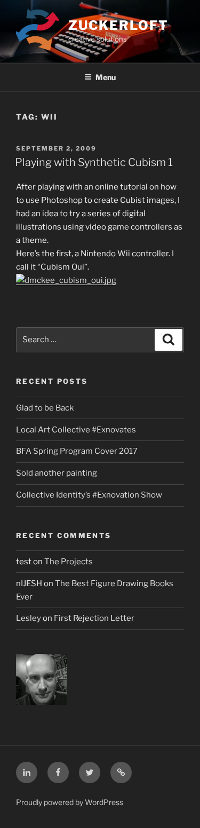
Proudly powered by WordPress (69, 802)
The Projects (68, 561)
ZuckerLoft (118, 25)
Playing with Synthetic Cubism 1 (94, 162)
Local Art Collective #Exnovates (76, 430)
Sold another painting (56, 473)
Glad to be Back (45, 408)
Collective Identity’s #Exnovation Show (89, 495)
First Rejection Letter (94, 618)
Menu (105, 77)
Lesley (28, 618)
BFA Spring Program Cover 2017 (77, 451)
